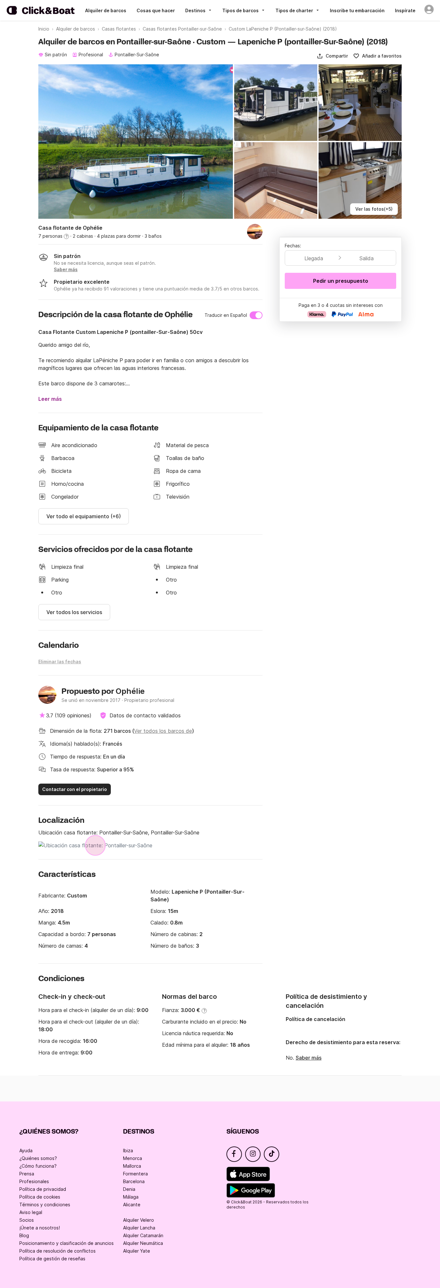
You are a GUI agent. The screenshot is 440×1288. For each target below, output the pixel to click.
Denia (129, 1189)
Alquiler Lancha (139, 1227)
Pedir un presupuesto (340, 281)
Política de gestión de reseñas (52, 1258)
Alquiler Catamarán (143, 1235)
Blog (24, 1235)
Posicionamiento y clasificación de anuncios (66, 1243)
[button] (332, 56)
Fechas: (293, 245)
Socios (26, 1220)
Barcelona (134, 1181)
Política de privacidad (42, 1189)
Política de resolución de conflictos (57, 1251)
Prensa (26, 1173)
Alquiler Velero (138, 1220)
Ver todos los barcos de (163, 731)
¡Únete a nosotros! (39, 1227)
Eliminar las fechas (59, 661)
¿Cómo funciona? (38, 1166)
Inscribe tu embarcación (357, 10)
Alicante (131, 1204)
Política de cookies (39, 1197)
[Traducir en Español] (256, 315)
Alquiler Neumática (143, 1243)
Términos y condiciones (44, 1204)
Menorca (132, 1158)
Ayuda (26, 1150)
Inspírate (405, 10)
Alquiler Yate (136, 1251)
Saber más (308, 1057)
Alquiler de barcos (105, 10)
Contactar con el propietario (74, 789)
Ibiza (128, 1150)
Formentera (135, 1173)
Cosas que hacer (156, 10)
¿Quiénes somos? (38, 1158)
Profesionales (34, 1181)
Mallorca (132, 1166)
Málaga (131, 1197)
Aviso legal (30, 1212)
